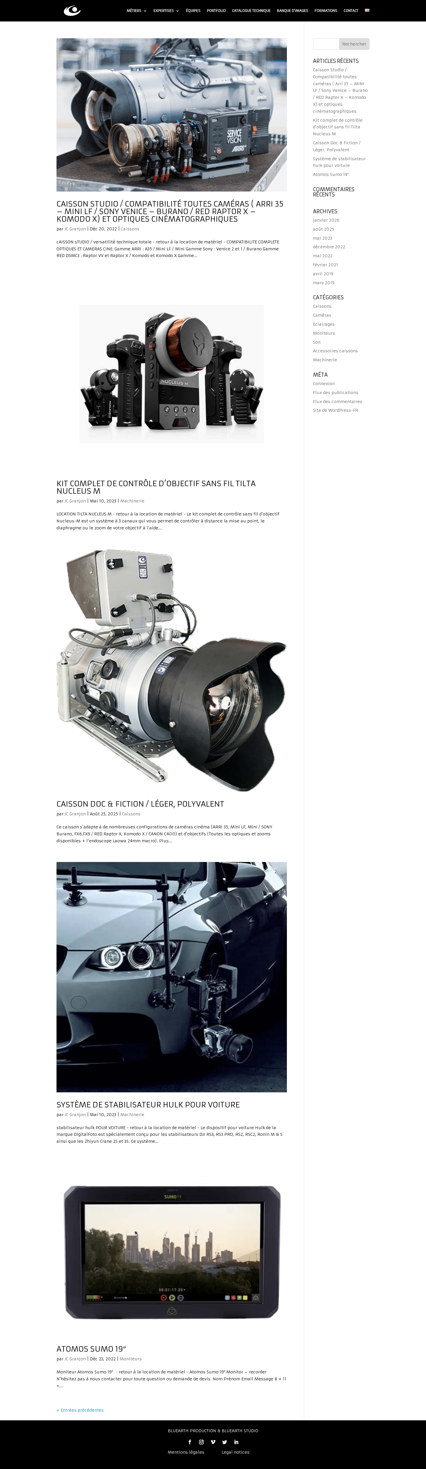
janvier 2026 (326, 220)
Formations (326, 11)
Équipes (193, 11)
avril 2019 (323, 273)
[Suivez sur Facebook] (189, 1442)
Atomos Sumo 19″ (91, 1349)
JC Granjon (75, 229)
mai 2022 (322, 255)
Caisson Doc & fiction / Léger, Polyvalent (140, 804)
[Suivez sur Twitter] (224, 1442)
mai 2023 (322, 238)
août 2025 (323, 229)
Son (317, 342)
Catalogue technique (251, 11)
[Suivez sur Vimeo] (213, 1442)
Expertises (164, 11)
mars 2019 (323, 282)
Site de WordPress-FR (335, 410)
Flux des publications (335, 392)
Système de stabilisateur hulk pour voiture (148, 1104)
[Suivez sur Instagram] (201, 1442)
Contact (351, 11)
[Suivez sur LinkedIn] (236, 1442)
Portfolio (216, 11)
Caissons (130, 229)
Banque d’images (292, 11)
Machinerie (132, 501)
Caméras (322, 315)
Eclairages (324, 324)
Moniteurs (131, 1359)
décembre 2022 (329, 246)
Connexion (324, 383)
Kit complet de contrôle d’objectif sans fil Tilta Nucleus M (156, 487)
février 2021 (325, 264)
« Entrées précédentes (80, 1410)
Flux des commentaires (337, 401)
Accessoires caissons (335, 350)
